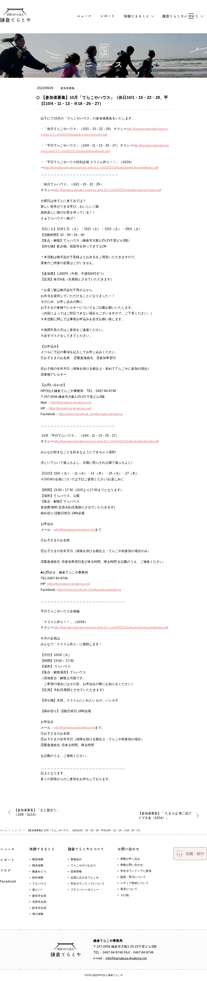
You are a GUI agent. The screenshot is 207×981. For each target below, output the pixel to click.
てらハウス (39, 883)
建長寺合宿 (39, 895)
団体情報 (76, 871)
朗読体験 (37, 865)
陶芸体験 (37, 859)
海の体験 (37, 914)
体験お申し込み (130, 858)
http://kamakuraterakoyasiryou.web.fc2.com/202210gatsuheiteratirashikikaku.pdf (101, 167)
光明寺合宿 (39, 901)
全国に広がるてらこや (85, 877)
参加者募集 (67, 88)
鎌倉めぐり (39, 871)
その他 (124, 895)
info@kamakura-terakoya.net (70, 402)
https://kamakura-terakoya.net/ (70, 408)
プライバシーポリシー (85, 889)
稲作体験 (37, 877)
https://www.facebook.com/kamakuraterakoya (90, 414)
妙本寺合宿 (39, 907)
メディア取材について (134, 883)
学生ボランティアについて (88, 883)
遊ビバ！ (37, 889)
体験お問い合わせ (131, 864)
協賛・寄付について (133, 877)
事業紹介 (76, 859)
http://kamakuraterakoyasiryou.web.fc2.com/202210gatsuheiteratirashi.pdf (106, 441)
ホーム (3, 830)
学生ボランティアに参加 (135, 870)
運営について (128, 889)
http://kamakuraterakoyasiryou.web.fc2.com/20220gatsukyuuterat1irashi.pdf (107, 190)
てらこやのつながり (83, 865)
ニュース (17, 830)
